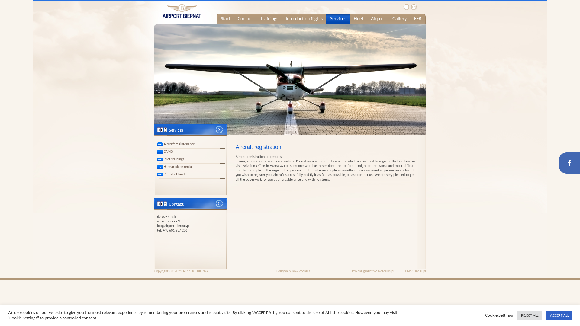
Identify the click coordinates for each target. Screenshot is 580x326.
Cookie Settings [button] (499, 315)
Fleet (358, 19)
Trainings (269, 19)
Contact (245, 19)
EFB (417, 19)
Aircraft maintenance (179, 144)
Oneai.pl (420, 271)
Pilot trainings (174, 159)
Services (338, 19)
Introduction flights (304, 19)
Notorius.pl (386, 271)
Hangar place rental (178, 167)
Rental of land (174, 174)
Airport (378, 19)
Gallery (399, 19)
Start (225, 19)
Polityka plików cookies (293, 271)
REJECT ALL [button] (529, 316)
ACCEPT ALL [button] (559, 316)
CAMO (168, 152)
